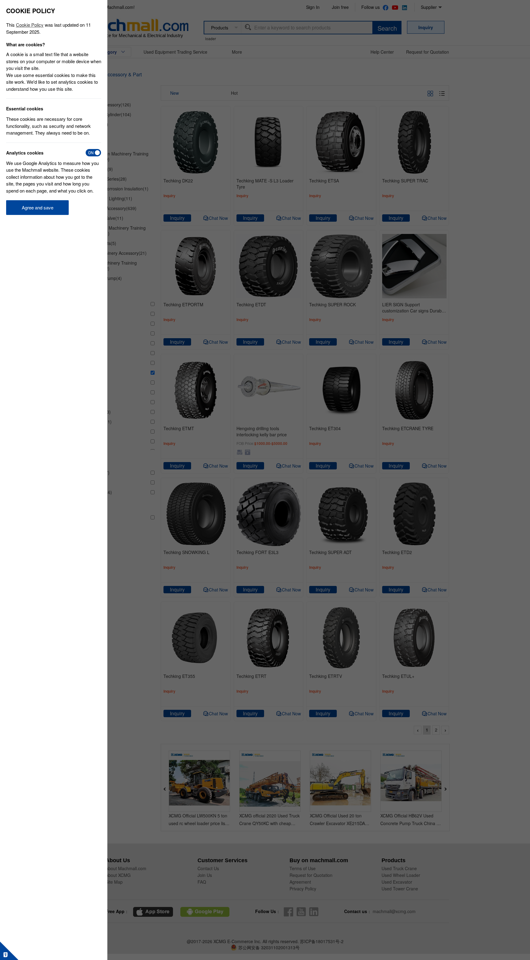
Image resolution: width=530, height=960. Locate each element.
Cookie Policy (30, 24)
